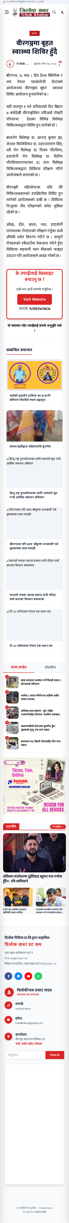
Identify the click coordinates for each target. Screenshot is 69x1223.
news (34, 33)
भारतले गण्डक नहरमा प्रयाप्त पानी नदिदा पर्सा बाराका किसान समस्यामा (33, 597)
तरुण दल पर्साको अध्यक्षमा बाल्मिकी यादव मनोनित (14, 911)
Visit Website (34, 299)
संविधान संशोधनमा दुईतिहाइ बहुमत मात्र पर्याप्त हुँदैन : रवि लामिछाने (32, 879)
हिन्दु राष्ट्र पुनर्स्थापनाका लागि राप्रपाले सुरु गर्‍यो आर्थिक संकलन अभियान (34, 495)
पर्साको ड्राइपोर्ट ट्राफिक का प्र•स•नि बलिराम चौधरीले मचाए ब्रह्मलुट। (30, 398)
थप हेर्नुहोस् (56, 826)
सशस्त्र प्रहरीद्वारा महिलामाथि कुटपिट (30, 446)
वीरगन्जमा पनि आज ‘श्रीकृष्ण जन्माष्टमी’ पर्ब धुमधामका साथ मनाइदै (34, 546)
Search (55, 1055)
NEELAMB (40, 1212)
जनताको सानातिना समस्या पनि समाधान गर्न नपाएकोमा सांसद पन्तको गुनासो (49, 913)
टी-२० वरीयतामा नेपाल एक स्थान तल (31, 645)
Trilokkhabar (46, 1208)
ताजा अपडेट (19, 667)
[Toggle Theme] (62, 12)
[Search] (54, 12)
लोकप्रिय (50, 667)
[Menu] (7, 12)
